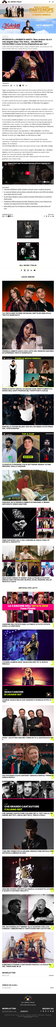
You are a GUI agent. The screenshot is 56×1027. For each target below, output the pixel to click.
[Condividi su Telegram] (20, 85)
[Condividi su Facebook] (14, 85)
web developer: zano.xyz (28, 1017)
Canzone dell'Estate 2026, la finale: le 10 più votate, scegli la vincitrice (27, 189)
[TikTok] (53, 1011)
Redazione (6, 83)
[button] (23, 85)
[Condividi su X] (17, 85)
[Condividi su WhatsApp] (11, 85)
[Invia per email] (26, 85)
